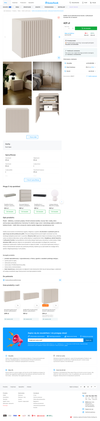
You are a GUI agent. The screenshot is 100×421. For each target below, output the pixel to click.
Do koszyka (10, 211)
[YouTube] (84, 386)
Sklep (5, 2)
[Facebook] (81, 386)
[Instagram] (88, 386)
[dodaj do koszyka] (18, 305)
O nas (34, 395)
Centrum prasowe (37, 397)
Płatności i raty (22, 397)
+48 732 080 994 (91, 396)
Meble (4, 395)
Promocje (5, 405)
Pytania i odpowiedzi (23, 401)
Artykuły (29, 386)
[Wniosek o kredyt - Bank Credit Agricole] (50, 415)
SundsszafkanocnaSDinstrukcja (13, 280)
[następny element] (61, 201)
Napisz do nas (89, 409)
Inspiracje (14, 2)
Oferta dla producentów (39, 399)
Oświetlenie (6, 397)
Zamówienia (21, 393)
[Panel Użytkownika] (84, 2)
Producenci (23, 2)
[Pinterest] (91, 386)
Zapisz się (88, 340)
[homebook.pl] (51, 2)
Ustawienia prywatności (39, 405)
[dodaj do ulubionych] (58, 17)
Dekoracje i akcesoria (8, 403)
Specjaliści (31, 2)
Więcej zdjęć (33, 137)
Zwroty (20, 399)
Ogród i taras (6, 401)
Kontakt (35, 407)
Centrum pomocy (90, 412)
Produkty (5, 386)
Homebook (36, 393)
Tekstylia (5, 399)
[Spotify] (95, 386)
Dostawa (20, 395)
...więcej (66, 345)
